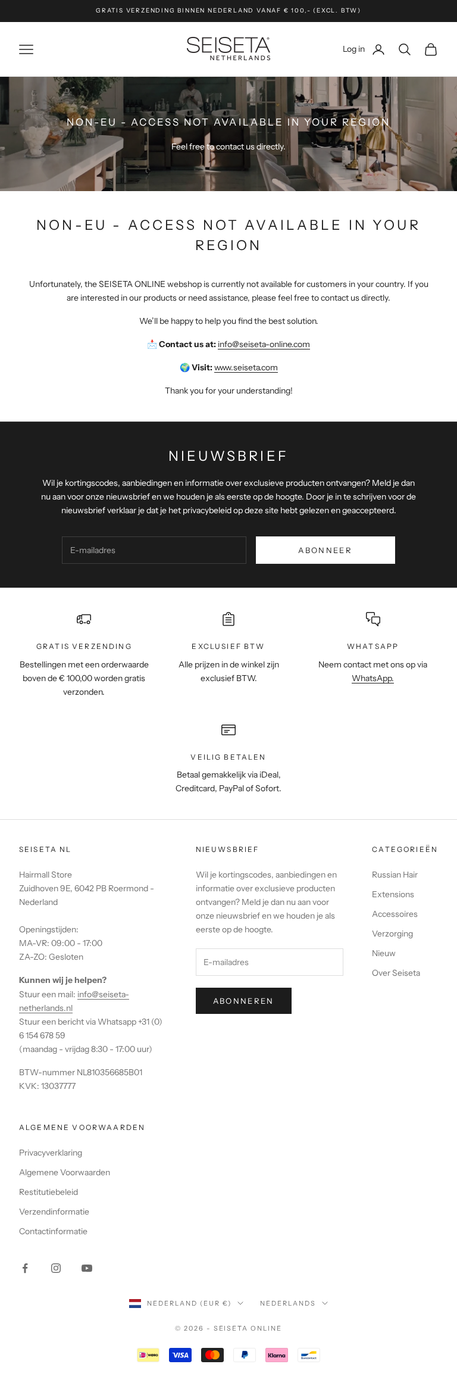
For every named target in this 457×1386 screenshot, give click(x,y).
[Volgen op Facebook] (25, 1268)
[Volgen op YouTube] (87, 1268)
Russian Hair (395, 874)
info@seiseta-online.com (264, 344)
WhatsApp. (373, 678)
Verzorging (392, 933)
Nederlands (288, 1303)
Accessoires (395, 914)
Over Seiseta (396, 972)
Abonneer (325, 550)
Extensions (393, 894)
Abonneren (243, 1001)
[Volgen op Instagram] (56, 1268)
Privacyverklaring (50, 1152)
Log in (364, 48)
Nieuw (384, 953)
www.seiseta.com (246, 367)
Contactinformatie (53, 1231)
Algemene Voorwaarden (64, 1172)
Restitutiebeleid (48, 1192)
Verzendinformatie (54, 1211)
